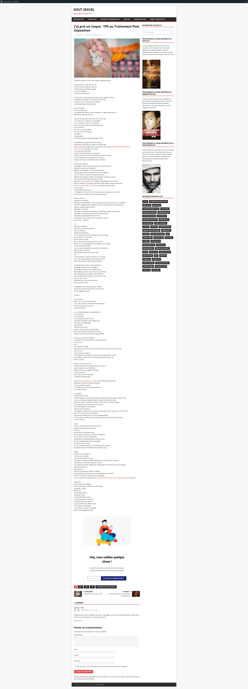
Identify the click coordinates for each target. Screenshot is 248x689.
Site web (77, 661)
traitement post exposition (106, 587)
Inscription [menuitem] (15, 1)
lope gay (154, 227)
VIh (77, 123)
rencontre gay (148, 248)
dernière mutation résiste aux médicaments (112, 478)
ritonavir (92, 185)
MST (80, 587)
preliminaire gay (148, 245)
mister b (146, 234)
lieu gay (146, 227)
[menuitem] (1, 1)
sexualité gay (147, 255)
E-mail (76, 655)
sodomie (163, 255)
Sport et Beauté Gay (157, 19)
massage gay (166, 230)
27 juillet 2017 (81, 35)
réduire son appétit (162, 248)
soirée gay (146, 259)
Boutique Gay (79, 19)
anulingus (156, 205)
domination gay (163, 212)
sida (86, 587)
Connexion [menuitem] (7, 1)
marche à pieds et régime (151, 230)
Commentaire (78, 635)
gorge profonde (160, 223)
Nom (75, 649)
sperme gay (156, 259)
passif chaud (147, 237)
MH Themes (100, 685)
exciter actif (162, 216)
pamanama (90, 35)
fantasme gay (163, 219)
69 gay (145, 201)
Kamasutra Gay (140, 19)
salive (145, 252)
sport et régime (148, 263)
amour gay (146, 205)
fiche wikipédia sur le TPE (87, 381)
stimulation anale (162, 263)
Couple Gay (92, 19)
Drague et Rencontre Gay (110, 19)
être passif (155, 270)
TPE (92, 587)
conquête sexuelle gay (150, 209)
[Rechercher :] (158, 32)
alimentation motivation (158, 201)
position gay (155, 241)
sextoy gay (153, 252)
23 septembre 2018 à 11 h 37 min (89, 610)
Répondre (79, 621)
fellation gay (147, 223)
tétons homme (148, 266)
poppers (146, 241)
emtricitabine (81, 185)
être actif (146, 270)
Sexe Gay (127, 19)
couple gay (165, 209)
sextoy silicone (165, 252)
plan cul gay (158, 237)
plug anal (169, 237)
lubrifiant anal (165, 227)
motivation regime (157, 234)
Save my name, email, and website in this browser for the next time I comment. (102, 666)
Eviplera (79, 351)
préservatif (161, 245)
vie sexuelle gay (161, 266)
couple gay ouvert (149, 212)
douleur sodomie (149, 216)
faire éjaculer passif (150, 219)
